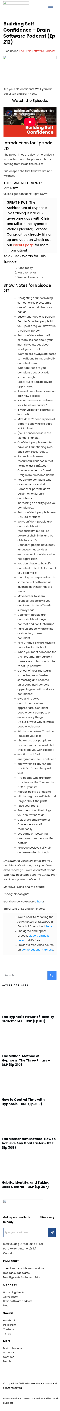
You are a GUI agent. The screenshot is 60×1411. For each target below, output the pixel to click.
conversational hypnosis (37, 950)
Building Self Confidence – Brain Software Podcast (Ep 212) (29, 33)
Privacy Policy (11, 1398)
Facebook (9, 1320)
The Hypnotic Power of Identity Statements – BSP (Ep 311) (29, 1008)
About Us (8, 1352)
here (40, 901)
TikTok (7, 1333)
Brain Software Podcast (17, 1301)
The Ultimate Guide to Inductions (23, 1268)
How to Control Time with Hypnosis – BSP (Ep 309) (29, 1091)
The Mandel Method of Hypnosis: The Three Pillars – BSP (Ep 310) (29, 1049)
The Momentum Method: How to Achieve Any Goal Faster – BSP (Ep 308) (29, 1132)
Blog (5, 1305)
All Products (10, 1296)
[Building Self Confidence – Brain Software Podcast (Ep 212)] (30, 69)
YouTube (8, 1329)
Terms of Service (32, 1398)
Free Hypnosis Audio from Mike (21, 1277)
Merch (7, 1361)
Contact (8, 1357)
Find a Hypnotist (13, 1348)
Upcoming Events (14, 1292)
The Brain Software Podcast (37, 51)
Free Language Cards (16, 1273)
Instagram (9, 1324)
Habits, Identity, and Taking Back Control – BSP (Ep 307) (29, 1174)
